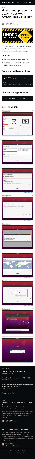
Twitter (19, 453)
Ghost (24, 453)
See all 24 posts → (7, 393)
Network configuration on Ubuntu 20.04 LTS (16, 378)
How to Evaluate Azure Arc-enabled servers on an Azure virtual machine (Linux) (17, 385)
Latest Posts (12, 453)
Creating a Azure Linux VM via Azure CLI (14, 371)
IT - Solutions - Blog (8, 2)
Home (18, 2)
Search (24, 2)
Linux (3, 7)
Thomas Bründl (9, 23)
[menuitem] (18, 3)
